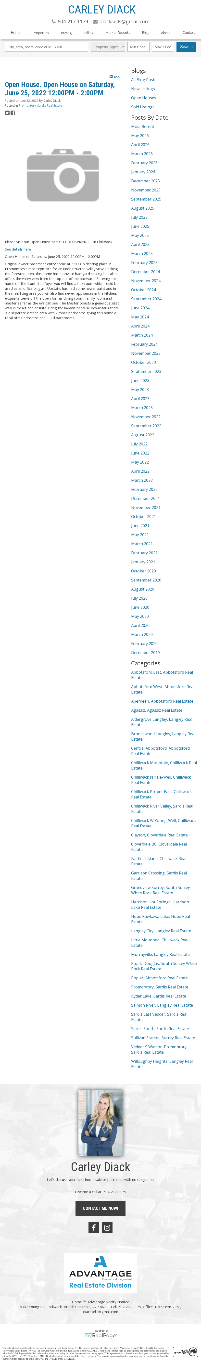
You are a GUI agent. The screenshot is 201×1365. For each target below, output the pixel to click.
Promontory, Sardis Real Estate (40, 105)
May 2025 (140, 235)
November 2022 (146, 416)
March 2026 (142, 153)
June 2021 (140, 525)
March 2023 (142, 407)
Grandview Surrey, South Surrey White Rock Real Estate (160, 890)
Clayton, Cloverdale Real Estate (159, 835)
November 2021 (146, 507)
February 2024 (144, 344)
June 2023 (140, 380)
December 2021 (145, 498)
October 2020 (143, 571)
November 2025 (146, 190)
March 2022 (142, 480)
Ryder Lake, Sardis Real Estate (158, 996)
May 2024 (140, 317)
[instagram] (107, 1227)
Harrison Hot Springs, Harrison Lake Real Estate (160, 904)
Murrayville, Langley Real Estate (160, 954)
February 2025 (144, 262)
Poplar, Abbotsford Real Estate (159, 978)
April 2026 (140, 144)
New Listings (143, 88)
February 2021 (144, 553)
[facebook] (93, 1227)
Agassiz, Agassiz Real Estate (156, 710)
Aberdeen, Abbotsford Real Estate (162, 701)
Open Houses (143, 98)
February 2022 (144, 489)
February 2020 (144, 643)
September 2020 (146, 580)
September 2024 (146, 299)
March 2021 (142, 543)
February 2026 (144, 162)
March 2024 (142, 335)
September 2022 (146, 426)
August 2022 (142, 435)
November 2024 (146, 280)
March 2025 (142, 253)
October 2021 (143, 516)
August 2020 (142, 589)
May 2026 (140, 135)
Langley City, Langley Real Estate (161, 931)
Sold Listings (142, 107)
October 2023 (143, 362)
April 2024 (140, 326)
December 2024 (145, 271)
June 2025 (140, 226)
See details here (18, 249)
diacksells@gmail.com (100, 1311)
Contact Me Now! (100, 1208)
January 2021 (143, 562)
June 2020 (140, 607)
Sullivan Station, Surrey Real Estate (163, 1037)
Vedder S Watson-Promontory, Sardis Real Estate (159, 1049)
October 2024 (143, 289)
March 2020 (142, 634)
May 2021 (140, 534)
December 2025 (145, 181)
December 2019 (145, 652)
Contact (189, 32)
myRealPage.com (100, 1335)
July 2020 (139, 598)
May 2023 (140, 389)
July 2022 (139, 444)
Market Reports (117, 32)
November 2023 (146, 353)
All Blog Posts (143, 79)
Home (16, 32)
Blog (145, 32)
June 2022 (140, 453)
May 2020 (140, 616)
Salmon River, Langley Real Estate (162, 1005)
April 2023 (140, 398)
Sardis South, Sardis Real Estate (160, 1028)
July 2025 (139, 217)
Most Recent (142, 126)
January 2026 (143, 172)
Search (186, 47)
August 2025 (142, 208)
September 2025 (146, 199)
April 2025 (140, 244)
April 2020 (140, 625)
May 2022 (140, 462)
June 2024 (140, 308)
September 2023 (146, 371)
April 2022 (140, 471)
